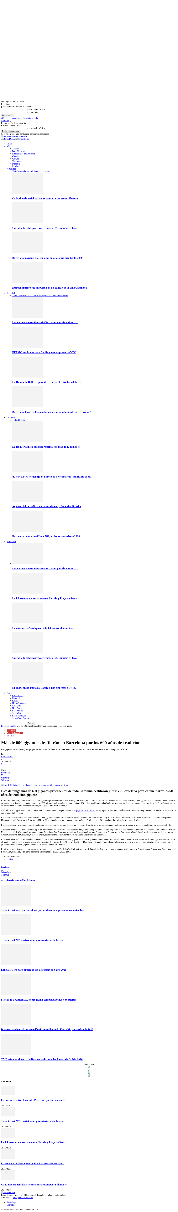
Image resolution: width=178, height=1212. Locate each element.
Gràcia (15, 700)
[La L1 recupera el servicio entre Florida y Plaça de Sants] (27, 593)
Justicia (39, 295)
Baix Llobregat (18, 151)
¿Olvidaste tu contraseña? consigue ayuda (19, 118)
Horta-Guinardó (19, 703)
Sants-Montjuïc (19, 716)
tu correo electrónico (36, 128)
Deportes (16, 164)
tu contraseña (32, 112)
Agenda (15, 148)
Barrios (10, 693)
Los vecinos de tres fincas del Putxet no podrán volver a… (45, 322)
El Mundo (16, 166)
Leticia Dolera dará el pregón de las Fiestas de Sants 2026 (33, 969)
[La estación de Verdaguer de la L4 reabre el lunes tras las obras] (27, 623)
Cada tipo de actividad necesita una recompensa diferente (45, 198)
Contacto (11, 1205)
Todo (14, 171)
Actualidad (11, 169)
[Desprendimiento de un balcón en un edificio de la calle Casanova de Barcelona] (27, 282)
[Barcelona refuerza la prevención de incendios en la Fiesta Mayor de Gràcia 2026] (16, 1024)
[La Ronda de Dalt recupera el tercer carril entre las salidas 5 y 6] (27, 377)
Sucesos (46, 171)
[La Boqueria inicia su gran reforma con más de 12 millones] (27, 441)
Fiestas (10, 859)
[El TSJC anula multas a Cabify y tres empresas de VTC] (27, 347)
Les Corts (16, 705)
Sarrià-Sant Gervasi (20, 718)
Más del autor (28, 880)
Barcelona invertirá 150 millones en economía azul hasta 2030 (47, 257)
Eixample (16, 698)
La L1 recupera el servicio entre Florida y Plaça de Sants (44, 598)
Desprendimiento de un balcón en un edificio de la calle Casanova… (50, 287)
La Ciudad (11, 417)
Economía (21, 171)
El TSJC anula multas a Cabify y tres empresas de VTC (44, 352)
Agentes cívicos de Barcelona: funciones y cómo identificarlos (46, 506)
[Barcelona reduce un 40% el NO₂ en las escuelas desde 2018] (27, 531)
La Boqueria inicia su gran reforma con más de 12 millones (46, 446)
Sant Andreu (17, 710)
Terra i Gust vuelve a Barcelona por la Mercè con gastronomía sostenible (42, 910)
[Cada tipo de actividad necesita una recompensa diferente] (27, 193)
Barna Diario (7, 756)
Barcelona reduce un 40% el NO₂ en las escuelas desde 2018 (46, 536)
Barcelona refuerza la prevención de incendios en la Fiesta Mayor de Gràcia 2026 (47, 1029)
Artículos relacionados (11, 880)
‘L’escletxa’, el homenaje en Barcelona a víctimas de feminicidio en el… (52, 476)
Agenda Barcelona (15, 733)
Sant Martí (16, 713)
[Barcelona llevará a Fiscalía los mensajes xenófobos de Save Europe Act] (27, 406)
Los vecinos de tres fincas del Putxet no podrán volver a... (33, 1100)
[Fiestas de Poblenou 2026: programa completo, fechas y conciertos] (16, 994)
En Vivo (10, 735)
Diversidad (21, 295)
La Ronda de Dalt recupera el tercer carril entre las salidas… (46, 382)
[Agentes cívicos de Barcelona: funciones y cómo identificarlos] (27, 501)
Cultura (15, 159)
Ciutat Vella (17, 695)
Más (8, 146)
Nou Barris (17, 708)
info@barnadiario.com (23, 1197)
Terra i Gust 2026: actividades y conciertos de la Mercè (32, 940)
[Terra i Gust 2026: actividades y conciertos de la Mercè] (16, 934)
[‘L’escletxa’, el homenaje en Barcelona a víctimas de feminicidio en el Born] (27, 471)
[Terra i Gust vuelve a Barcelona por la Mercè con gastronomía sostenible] (16, 905)
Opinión (54, 295)
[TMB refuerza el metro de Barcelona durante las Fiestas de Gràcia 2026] (16, 1054)
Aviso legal (6, 120)
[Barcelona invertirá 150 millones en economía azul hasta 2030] (27, 252)
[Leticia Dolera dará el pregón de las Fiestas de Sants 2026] (16, 964)
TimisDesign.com (46, 1209)
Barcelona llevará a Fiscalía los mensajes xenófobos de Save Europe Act (53, 411)
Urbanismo (63, 295)
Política (35, 171)
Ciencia (15, 156)
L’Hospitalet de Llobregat (23, 154)
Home (9, 143)
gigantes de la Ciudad (85, 810)
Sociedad (11, 293)
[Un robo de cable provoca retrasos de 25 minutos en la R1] (27, 222)
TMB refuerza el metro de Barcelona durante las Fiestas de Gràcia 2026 (42, 1059)
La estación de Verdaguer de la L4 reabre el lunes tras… (44, 628)
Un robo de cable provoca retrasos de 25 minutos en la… (44, 228)
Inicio (3, 726)
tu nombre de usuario (36, 109)
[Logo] (8, 139)
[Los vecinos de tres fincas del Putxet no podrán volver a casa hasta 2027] (27, 317)
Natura (29, 171)
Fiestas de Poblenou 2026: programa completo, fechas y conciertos (38, 999)
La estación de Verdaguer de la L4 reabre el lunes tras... (32, 1163)
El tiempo (21, 420)
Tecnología (17, 161)
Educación (31, 295)
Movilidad (11, 541)
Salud (40, 171)
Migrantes (46, 295)
